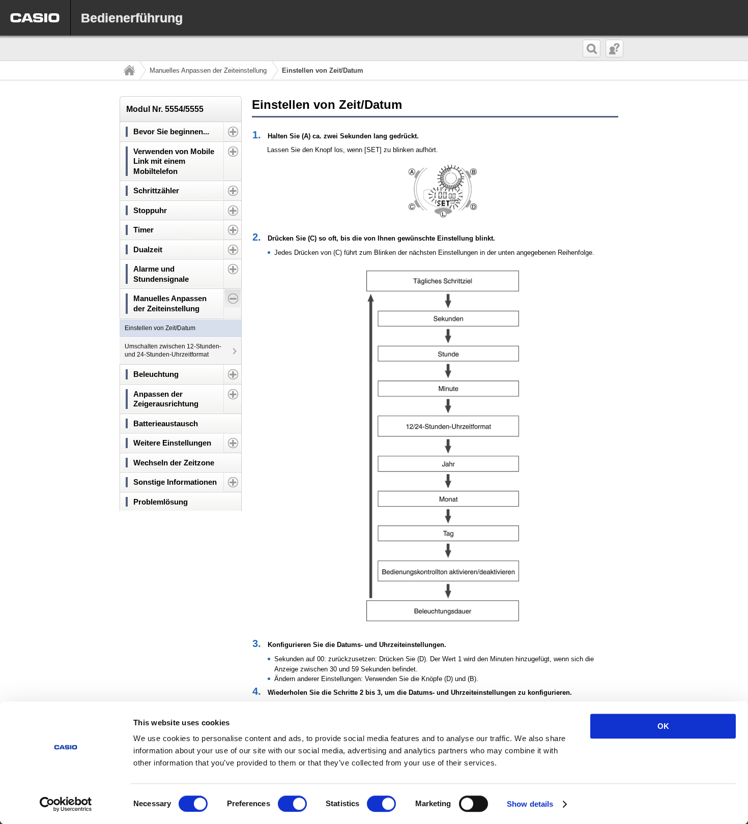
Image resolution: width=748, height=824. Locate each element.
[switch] (292, 804)
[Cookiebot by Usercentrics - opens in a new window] (65, 804)
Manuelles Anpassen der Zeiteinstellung (208, 70)
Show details (530, 804)
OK (663, 726)
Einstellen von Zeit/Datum (160, 328)
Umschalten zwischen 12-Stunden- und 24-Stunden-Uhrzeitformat (173, 350)
